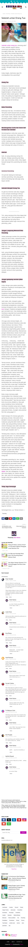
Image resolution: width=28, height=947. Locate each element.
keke (23, 923)
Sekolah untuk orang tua (9, 45)
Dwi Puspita (8, 734)
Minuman (4, 917)
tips (9, 925)
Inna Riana (8, 633)
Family (21, 907)
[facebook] (11, 1)
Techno (22, 920)
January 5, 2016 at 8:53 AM (11, 613)
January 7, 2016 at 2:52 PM (11, 659)
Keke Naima (4, 21)
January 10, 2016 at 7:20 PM (11, 736)
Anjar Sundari (9, 579)
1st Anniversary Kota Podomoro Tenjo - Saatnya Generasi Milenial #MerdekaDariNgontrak (17, 878)
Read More (14, 869)
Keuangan (11, 912)
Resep (17, 920)
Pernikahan (11, 920)
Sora (11, 944)
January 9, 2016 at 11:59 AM (14, 601)
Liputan (4, 915)
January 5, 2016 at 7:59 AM (11, 580)
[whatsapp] (9, 823)
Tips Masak (4, 923)
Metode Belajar (17, 915)
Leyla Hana (8, 612)
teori (3, 309)
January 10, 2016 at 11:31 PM (15, 724)
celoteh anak (12, 923)
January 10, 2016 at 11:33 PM (15, 747)
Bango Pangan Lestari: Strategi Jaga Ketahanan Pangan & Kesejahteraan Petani (16, 887)
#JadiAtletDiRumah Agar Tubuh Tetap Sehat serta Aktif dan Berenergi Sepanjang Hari (16, 896)
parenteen (4, 925)
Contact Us (19, 941)
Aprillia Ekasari (9, 756)
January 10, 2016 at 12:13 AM (11, 712)
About (13, 941)
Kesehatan (4, 912)
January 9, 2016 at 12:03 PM (14, 624)
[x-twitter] (14, 1)
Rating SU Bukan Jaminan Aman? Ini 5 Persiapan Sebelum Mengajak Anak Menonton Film (17, 546)
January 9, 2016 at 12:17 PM (14, 700)
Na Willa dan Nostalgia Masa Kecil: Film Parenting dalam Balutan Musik (16, 555)
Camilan (11, 907)
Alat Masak (4, 907)
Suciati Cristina (9, 683)
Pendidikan (4, 920)
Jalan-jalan (13, 910)
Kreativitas (18, 912)
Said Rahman (9, 657)
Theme (21, 944)
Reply (7, 619)
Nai (18, 917)
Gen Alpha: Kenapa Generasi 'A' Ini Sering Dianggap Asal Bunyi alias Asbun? (17, 564)
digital (3, 471)
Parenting (8, 13)
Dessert (16, 907)
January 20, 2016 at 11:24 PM (11, 757)
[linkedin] (14, 819)
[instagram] (17, 1)
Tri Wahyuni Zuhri (10, 710)
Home (4, 13)
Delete (11, 607)
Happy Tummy (5, 910)
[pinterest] (19, 819)
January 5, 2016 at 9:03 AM (11, 634)
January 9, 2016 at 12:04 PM (14, 647)
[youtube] (4, 823)
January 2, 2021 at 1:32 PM (14, 768)
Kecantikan (20, 910)
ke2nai (18, 923)
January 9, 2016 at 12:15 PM (14, 672)
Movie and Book (11, 917)
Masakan (10, 915)
